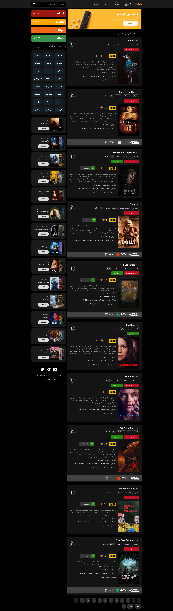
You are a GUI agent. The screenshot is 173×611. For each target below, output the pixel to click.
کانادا (98, 364)
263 (130, 606)
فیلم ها (117, 4)
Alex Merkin (106, 124)
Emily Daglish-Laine (80, 522)
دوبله (60, 38)
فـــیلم (60, 13)
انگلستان (96, 192)
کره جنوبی (106, 79)
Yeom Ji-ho (106, 72)
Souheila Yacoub (79, 463)
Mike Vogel (94, 128)
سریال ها (107, 4)
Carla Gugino (105, 361)
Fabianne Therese (103, 240)
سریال (60, 21)
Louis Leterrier (105, 296)
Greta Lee (95, 300)
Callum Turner (105, 522)
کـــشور (113, 79)
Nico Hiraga (84, 573)
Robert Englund (94, 188)
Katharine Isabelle (94, 361)
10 (82, 600)
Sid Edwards (86, 300)
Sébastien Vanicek (103, 460)
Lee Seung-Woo (95, 76)
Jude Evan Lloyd (82, 188)
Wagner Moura (104, 300)
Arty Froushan (83, 409)
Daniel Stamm (105, 357)
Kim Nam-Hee (84, 76)
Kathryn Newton (94, 573)
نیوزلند (92, 467)
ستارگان (113, 76)
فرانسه (89, 303)
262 (137, 606)
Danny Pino (85, 128)
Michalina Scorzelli (89, 240)
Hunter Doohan (104, 463)
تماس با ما (83, 4)
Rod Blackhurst (105, 236)
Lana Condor (105, 573)
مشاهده (43, 128)
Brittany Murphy (104, 128)
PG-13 (108, 268)
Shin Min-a (106, 76)
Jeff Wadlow (105, 569)
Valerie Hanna (105, 409)
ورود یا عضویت (95, 4)
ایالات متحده (105, 131)
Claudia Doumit (94, 409)
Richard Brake (105, 188)
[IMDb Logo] (112, 56)
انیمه (60, 30)
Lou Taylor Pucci (81, 361)
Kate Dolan (106, 406)
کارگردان (113, 72)
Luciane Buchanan (92, 463)
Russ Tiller (79, 240)
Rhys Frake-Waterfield (102, 185)
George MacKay (93, 522)
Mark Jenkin (106, 518)
